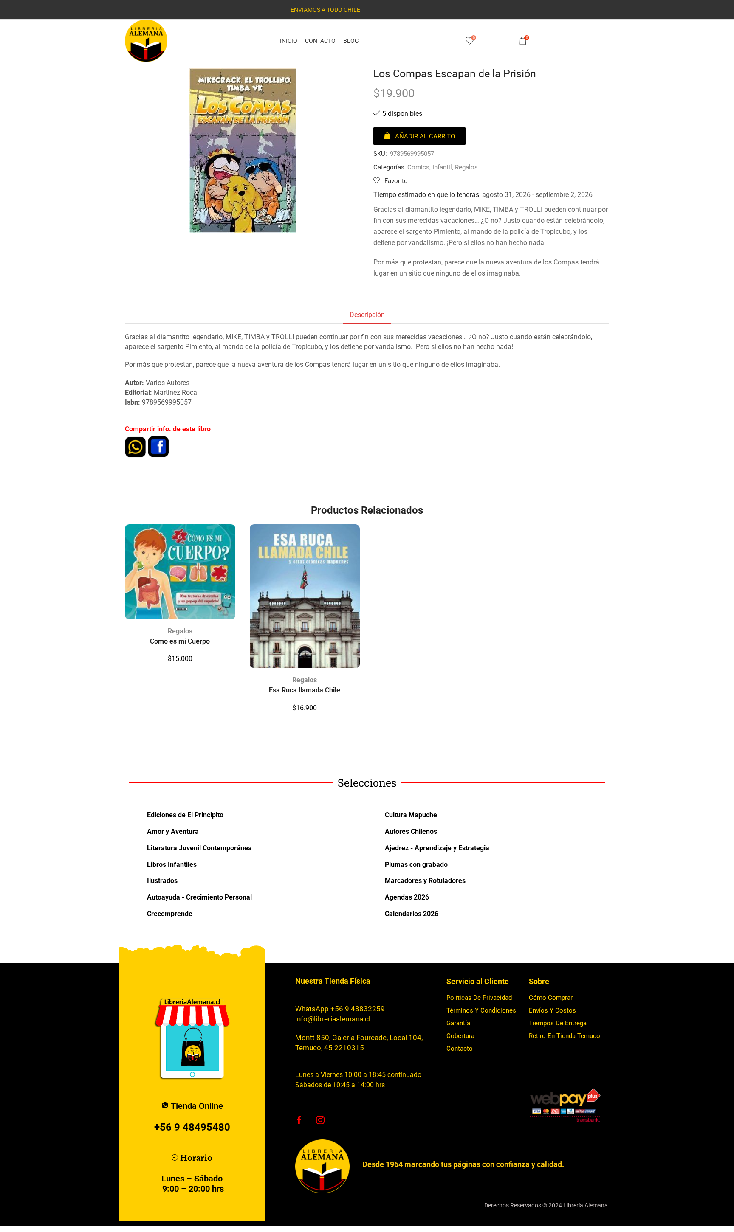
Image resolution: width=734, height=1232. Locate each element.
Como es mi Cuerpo (180, 641)
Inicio (288, 40)
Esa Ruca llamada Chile (304, 690)
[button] (419, 136)
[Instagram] (320, 1120)
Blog (351, 40)
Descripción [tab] (367, 315)
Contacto (320, 40)
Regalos (466, 167)
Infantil (442, 167)
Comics (418, 167)
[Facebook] (299, 1120)
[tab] (367, 315)
